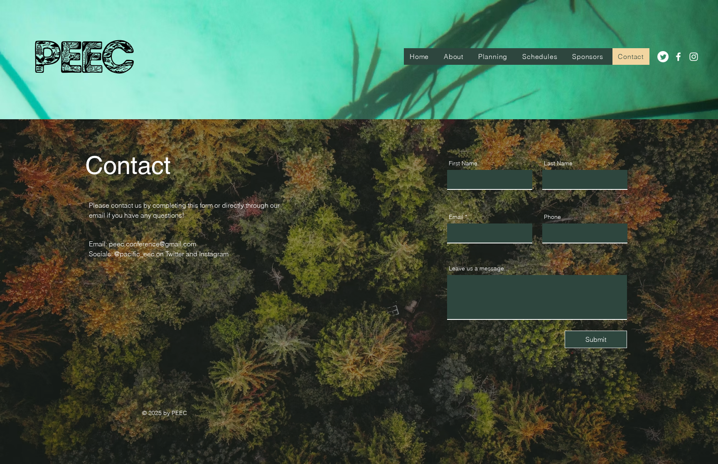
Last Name (558, 163)
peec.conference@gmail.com (152, 244)
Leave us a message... (479, 268)
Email (456, 217)
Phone (552, 217)
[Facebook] (678, 56)
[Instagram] (693, 56)
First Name (463, 163)
